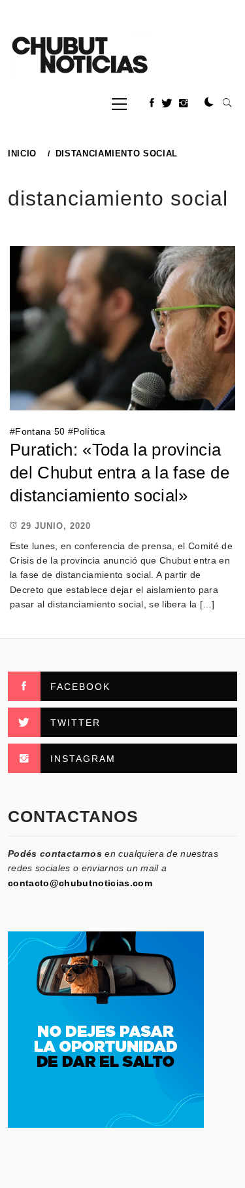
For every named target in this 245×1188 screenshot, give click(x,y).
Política (89, 431)
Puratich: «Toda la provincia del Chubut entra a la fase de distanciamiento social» (119, 472)
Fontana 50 (40, 431)
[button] (209, 103)
